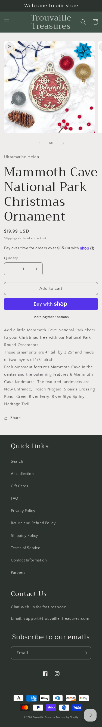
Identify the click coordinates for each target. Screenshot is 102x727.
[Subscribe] (85, 653)
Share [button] (15, 418)
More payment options (51, 317)
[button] (7, 22)
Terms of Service (25, 548)
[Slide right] (63, 143)
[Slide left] (39, 143)
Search (17, 461)
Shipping (10, 238)
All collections (23, 474)
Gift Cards (19, 486)
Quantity (11, 258)
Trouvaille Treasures (44, 717)
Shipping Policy (24, 536)
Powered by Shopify (67, 717)
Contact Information (29, 560)
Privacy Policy (23, 511)
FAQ (14, 498)
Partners (18, 572)
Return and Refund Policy (33, 523)
